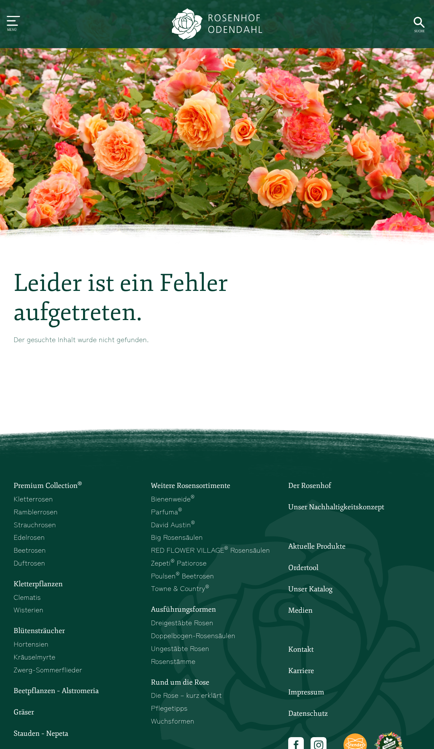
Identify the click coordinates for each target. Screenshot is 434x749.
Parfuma (166, 511)
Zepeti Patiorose (178, 562)
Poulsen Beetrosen (182, 575)
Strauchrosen (35, 524)
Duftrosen (29, 562)
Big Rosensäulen (177, 537)
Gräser (24, 712)
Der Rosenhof (309, 485)
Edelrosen (29, 537)
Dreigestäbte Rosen (182, 622)
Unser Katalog (310, 589)
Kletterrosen (33, 498)
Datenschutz (308, 713)
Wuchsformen (172, 720)
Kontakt (301, 649)
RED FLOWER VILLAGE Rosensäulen (210, 550)
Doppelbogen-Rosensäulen (193, 635)
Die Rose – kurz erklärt (186, 695)
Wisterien (28, 609)
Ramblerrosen (36, 511)
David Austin (173, 524)
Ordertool (303, 567)
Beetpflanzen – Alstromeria (56, 690)
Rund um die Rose (180, 682)
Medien (300, 610)
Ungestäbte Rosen (180, 648)
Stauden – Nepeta (41, 733)
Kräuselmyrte (34, 656)
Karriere (301, 670)
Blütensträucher (39, 630)
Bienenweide (173, 498)
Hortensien (31, 643)
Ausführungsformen (183, 609)
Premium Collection (48, 485)
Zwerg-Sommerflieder (48, 669)
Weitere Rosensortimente (190, 485)
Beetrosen (30, 550)
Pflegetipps (169, 708)
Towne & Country (180, 588)
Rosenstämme (173, 661)
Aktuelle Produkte (317, 546)
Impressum (306, 692)
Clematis (27, 597)
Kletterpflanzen (38, 583)
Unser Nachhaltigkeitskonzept (336, 506)
